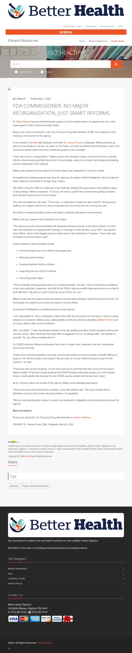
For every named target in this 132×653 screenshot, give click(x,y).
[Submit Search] (116, 64)
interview (33, 142)
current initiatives (81, 417)
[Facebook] (9, 648)
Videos (49, 71)
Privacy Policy (15, 583)
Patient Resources (98, 41)
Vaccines (14, 485)
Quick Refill (91, 26)
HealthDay (29, 456)
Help (79, 26)
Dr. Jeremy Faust (72, 142)
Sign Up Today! (107, 26)
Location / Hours (16, 578)
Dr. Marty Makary (21, 121)
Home (82, 41)
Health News (26, 71)
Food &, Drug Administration (35, 485)
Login (120, 26)
